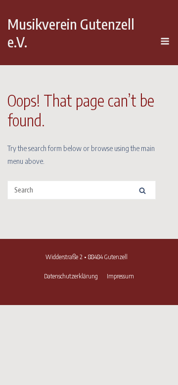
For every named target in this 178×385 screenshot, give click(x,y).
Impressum (120, 276)
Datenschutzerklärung (71, 276)
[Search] (142, 190)
